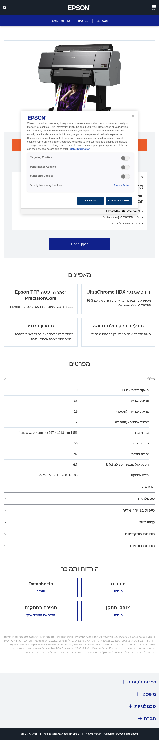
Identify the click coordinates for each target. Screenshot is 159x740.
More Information (80, 149)
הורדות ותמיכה (60, 20)
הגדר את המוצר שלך (40, 615)
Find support (79, 244)
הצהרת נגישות (93, 733)
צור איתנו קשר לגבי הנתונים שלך (61, 733)
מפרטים (83, 20)
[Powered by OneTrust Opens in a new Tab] (121, 212)
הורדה (118, 591)
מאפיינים (102, 20)
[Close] (133, 115)
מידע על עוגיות (29, 733)
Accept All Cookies (118, 200)
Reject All (90, 200)
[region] (79, 162)
